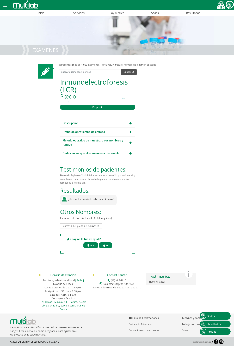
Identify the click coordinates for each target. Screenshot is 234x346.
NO (91, 245)
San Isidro (53, 305)
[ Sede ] (79, 280)
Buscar (128, 71)
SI (106, 245)
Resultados (193, 13)
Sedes (155, 13)
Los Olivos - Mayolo (51, 302)
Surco (64, 305)
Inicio (41, 13)
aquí (162, 281)
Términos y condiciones (195, 318)
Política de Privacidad (140, 324)
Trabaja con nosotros (194, 324)
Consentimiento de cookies (144, 330)
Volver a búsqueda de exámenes (81, 226)
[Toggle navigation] (5, 5)
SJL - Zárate (70, 302)
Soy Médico (117, 13)
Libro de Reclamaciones (145, 318)
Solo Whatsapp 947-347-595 (118, 283)
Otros (185, 330)
